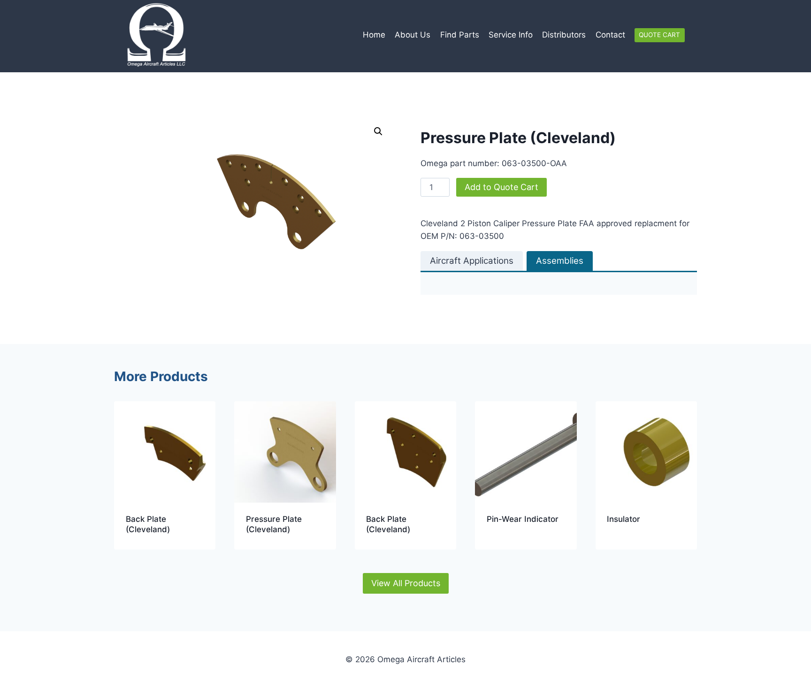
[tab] (472, 261)
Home (374, 34)
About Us (412, 34)
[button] (378, 131)
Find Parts (459, 34)
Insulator (623, 519)
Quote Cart (659, 34)
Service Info (511, 34)
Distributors (564, 34)
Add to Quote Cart (501, 187)
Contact (610, 34)
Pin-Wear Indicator (523, 519)
